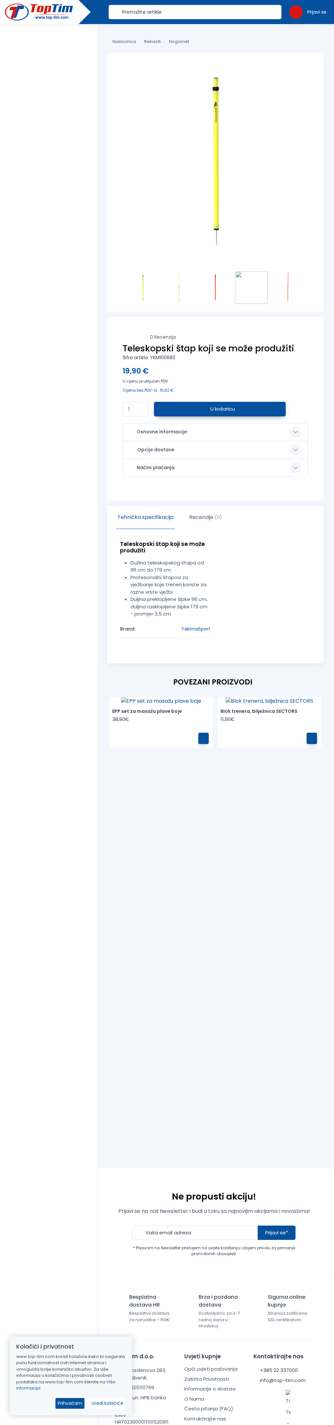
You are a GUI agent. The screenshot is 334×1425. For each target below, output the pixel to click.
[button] (307, 12)
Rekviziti (152, 41)
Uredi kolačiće (107, 1403)
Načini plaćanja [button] (156, 467)
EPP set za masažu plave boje (147, 711)
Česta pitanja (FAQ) (208, 1408)
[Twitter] (288, 1396)
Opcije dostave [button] (155, 449)
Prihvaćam (70, 1403)
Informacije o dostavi (209, 1388)
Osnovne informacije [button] (162, 431)
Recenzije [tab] (205, 517)
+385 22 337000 (278, 1370)
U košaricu (222, 408)
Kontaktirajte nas (205, 1418)
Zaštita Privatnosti (206, 1379)
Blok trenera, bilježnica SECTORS (258, 711)
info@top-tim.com (282, 1380)
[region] (49, 716)
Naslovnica (124, 41)
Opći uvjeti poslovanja (210, 1368)
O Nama (194, 1398)
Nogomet (179, 41)
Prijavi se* (276, 1232)
